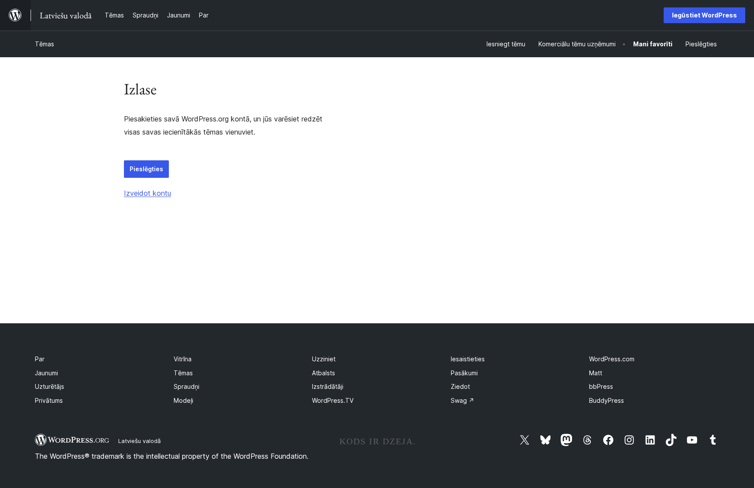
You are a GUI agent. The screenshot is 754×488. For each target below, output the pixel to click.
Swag (462, 400)
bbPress (601, 386)
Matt (595, 373)
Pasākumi (464, 373)
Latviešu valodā (139, 440)
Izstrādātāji (327, 386)
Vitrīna (183, 359)
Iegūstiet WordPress (704, 15)
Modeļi (183, 400)
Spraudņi (186, 386)
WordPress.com (611, 359)
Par (40, 359)
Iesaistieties (468, 359)
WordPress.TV (332, 400)
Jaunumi (46, 373)
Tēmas (44, 44)
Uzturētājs (49, 386)
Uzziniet (324, 359)
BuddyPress (606, 400)
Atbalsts (323, 373)
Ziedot (460, 386)
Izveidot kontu (147, 193)
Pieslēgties (146, 169)
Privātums (49, 400)
